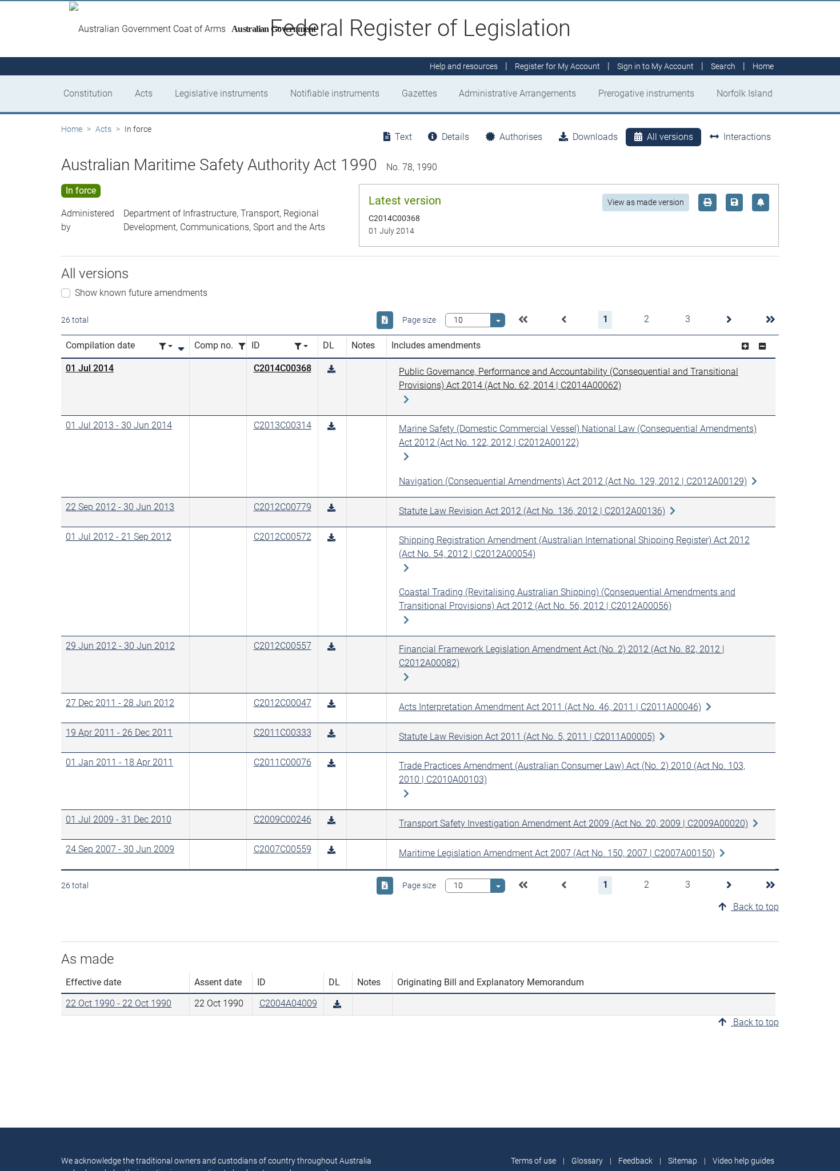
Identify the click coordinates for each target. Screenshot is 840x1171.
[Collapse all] (762, 346)
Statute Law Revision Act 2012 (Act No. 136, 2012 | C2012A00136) (532, 511)
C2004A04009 (288, 1003)
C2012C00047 (282, 702)
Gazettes (419, 93)
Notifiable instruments (334, 93)
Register (557, 66)
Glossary (587, 1160)
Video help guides (743, 1160)
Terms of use (533, 1160)
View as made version (645, 202)
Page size (419, 319)
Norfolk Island (745, 93)
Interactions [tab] (747, 136)
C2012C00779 (282, 507)
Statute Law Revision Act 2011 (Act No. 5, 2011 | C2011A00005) (527, 736)
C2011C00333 (282, 732)
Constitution (88, 93)
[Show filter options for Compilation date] (166, 346)
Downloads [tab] (595, 136)
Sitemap (682, 1160)
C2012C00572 (282, 536)
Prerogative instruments (646, 93)
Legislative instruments (221, 93)
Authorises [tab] (520, 136)
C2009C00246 (282, 819)
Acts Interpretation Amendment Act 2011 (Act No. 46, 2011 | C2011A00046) (550, 706)
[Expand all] (745, 346)
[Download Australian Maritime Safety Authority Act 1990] (331, 369)
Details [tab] (455, 136)
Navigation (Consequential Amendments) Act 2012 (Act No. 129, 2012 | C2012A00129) (573, 481)
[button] (523, 320)
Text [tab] (403, 136)
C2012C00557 (282, 645)
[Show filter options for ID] (301, 346)
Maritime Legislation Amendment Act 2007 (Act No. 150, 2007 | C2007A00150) (557, 853)
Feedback (635, 1160)
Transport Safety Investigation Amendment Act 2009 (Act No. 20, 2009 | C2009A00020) (573, 823)
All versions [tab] (670, 136)
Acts (144, 93)
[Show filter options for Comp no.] (245, 346)
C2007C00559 (282, 849)
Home (71, 129)
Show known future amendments (141, 292)
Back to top (755, 906)
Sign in (655, 66)
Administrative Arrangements (517, 93)
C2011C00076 (282, 762)
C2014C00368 (282, 368)
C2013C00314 (282, 425)
